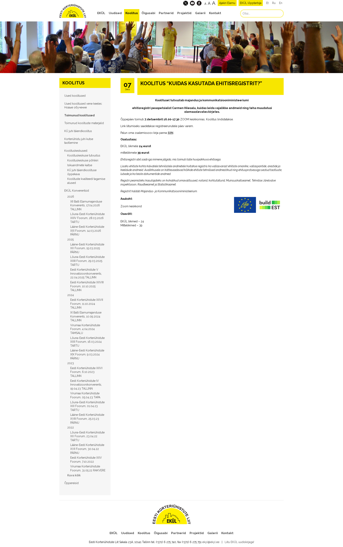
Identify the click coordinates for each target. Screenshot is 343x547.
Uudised (115, 13)
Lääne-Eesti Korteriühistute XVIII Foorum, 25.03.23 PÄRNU (87, 418)
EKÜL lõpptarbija (250, 3)
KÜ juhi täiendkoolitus (78, 131)
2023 (70, 363)
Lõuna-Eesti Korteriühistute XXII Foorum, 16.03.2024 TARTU (87, 341)
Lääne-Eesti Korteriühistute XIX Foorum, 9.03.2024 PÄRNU (87, 354)
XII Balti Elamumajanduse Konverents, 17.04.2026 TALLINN (86, 205)
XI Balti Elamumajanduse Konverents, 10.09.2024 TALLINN (85, 316)
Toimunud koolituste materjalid (84, 123)
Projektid (184, 13)
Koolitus (131, 13)
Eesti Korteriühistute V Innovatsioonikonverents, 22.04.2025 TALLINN (86, 273)
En (280, 3)
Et (267, 3)
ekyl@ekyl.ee (210, 542)
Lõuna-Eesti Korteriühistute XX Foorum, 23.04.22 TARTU (87, 436)
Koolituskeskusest (75, 150)
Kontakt (215, 13)
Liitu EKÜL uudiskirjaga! (239, 542)
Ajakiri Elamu (227, 3)
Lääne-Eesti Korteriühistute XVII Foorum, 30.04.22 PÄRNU (87, 448)
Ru (274, 3)
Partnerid (166, 13)
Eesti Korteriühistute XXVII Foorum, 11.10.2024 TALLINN (86, 303)
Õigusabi (148, 13)
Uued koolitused (75, 95)
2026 (70, 196)
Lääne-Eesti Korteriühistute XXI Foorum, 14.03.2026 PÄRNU (87, 230)
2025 (70, 239)
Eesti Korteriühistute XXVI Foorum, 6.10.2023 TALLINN (86, 372)
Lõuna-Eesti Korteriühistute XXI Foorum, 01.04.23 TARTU (87, 406)
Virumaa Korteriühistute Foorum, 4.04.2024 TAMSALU (85, 329)
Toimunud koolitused (79, 115)
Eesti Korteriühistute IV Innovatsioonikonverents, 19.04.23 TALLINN (86, 384)
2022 (70, 427)
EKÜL (101, 13)
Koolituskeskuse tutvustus (83, 155)
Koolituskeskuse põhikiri (82, 160)
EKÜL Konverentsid (76, 190)
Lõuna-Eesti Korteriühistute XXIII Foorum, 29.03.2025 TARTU (87, 260)
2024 (70, 295)
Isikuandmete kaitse (79, 165)
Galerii (200, 13)
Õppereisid (71, 483)
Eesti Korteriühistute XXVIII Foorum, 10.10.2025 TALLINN (87, 286)
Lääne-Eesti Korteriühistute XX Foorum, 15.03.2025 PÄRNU (87, 248)
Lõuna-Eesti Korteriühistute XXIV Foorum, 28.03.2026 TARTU (87, 217)
